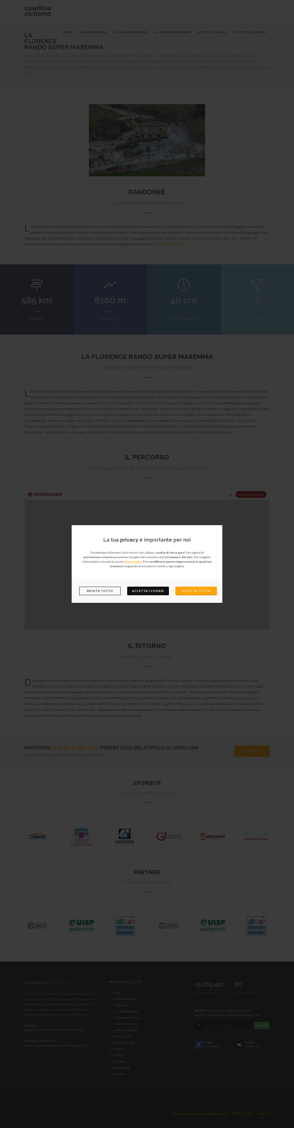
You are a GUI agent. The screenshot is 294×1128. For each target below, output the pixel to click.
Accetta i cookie (148, 591)
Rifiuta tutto (100, 591)
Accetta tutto (196, 591)
